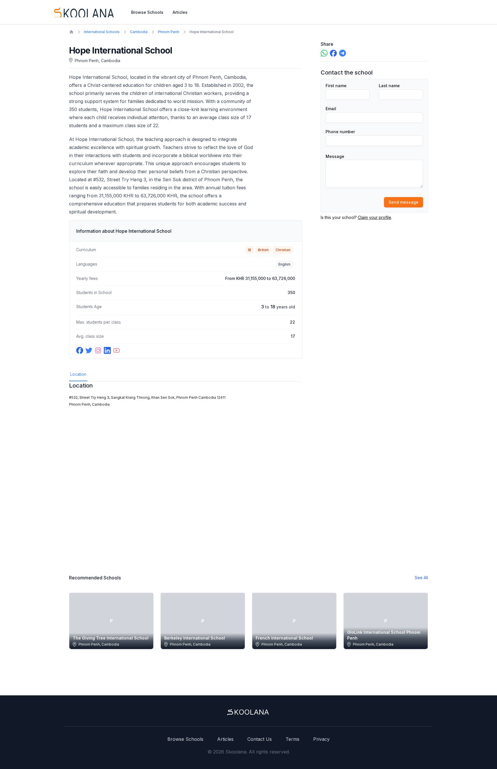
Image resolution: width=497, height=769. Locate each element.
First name (336, 86)
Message (335, 156)
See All (421, 577)
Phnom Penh (168, 32)
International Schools (102, 32)
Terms (292, 739)
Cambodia (139, 32)
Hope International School (212, 32)
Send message (403, 202)
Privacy (321, 739)
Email (331, 109)
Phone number (340, 132)
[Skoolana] (83, 12)
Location (78, 374)
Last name (389, 86)
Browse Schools (147, 12)
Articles (180, 12)
